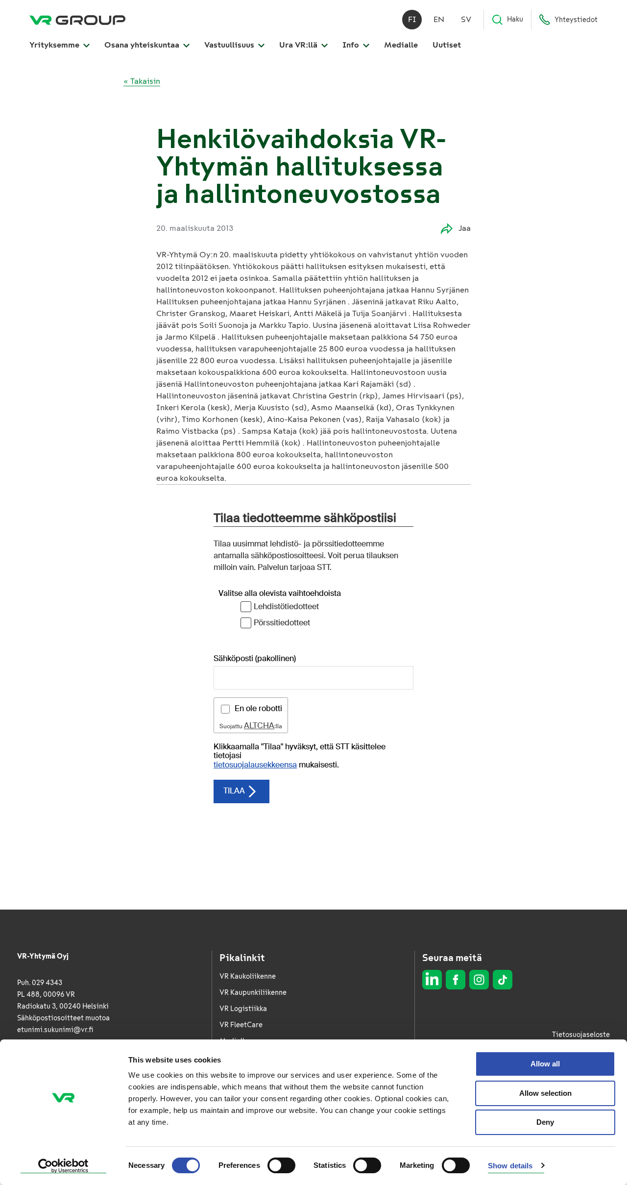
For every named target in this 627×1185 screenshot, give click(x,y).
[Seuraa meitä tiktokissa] (502, 979)
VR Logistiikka (243, 1009)
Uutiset (447, 44)
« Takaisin (141, 81)
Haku (515, 19)
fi (412, 19)
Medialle (401, 44)
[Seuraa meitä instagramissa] (479, 979)
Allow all (545, 1064)
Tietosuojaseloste (581, 1035)
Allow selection (545, 1093)
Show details (510, 1165)
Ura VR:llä (299, 44)
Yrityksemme (55, 44)
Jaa (464, 228)
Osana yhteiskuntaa (142, 44)
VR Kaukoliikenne (247, 976)
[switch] (281, 1165)
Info (351, 44)
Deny (545, 1122)
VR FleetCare (241, 1025)
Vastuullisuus (230, 44)
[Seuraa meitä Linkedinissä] (432, 979)
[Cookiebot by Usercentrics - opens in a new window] (63, 1166)
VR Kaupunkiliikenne (253, 992)
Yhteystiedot (576, 20)
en (439, 19)
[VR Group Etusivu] (77, 19)
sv (466, 19)
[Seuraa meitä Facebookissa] (455, 979)
